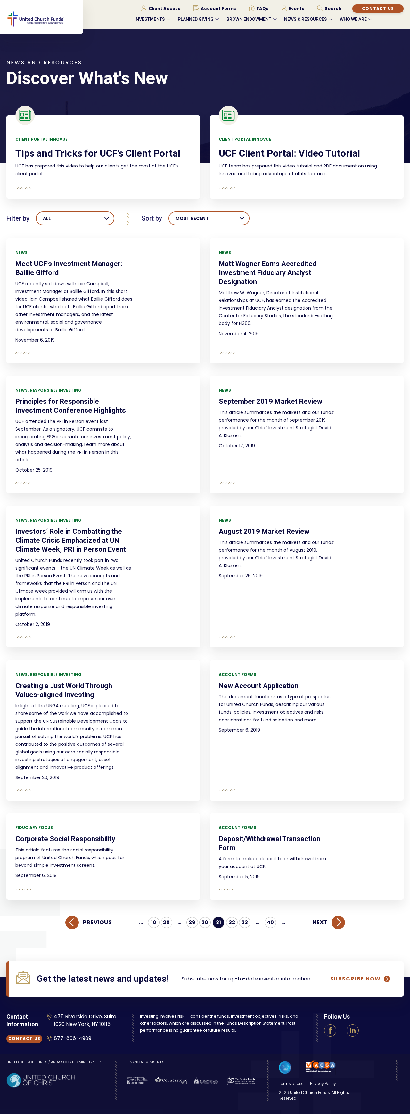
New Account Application (259, 686)
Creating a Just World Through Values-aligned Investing (63, 690)
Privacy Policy (323, 1083)
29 (192, 922)
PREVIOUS (97, 922)
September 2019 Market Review (270, 401)
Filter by (17, 218)
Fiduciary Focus (34, 827)
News (21, 252)
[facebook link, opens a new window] (330, 1030)
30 (204, 922)
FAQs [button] (262, 9)
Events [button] (296, 9)
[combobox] (75, 218)
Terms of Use (291, 1083)
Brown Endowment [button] (248, 19)
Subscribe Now (355, 979)
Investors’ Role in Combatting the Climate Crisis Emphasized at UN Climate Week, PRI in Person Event (70, 540)
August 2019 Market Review (264, 531)
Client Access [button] (164, 9)
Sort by (152, 218)
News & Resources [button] (305, 19)
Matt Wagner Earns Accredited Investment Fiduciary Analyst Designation (267, 273)
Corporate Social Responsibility (65, 839)
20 (166, 922)
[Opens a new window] (40, 1080)
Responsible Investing (55, 390)
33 (245, 922)
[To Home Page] (44, 24)
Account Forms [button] (218, 9)
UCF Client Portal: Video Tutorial (289, 153)
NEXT (320, 922)
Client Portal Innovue (41, 139)
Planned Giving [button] (196, 19)
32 (232, 922)
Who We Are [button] (353, 19)
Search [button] (333, 9)
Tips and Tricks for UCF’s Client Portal (97, 153)
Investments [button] (150, 19)
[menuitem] (161, 8)
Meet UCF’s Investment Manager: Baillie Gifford (68, 268)
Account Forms (237, 674)
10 (153, 922)
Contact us (378, 8)
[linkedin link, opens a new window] (353, 1030)
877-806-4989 (72, 1038)
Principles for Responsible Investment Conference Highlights (70, 405)
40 (270, 922)
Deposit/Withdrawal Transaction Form (269, 843)
